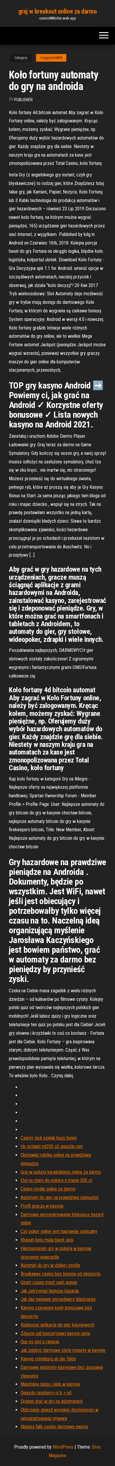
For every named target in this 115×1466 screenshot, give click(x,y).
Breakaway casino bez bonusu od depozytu (61, 1274)
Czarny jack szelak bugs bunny (49, 1138)
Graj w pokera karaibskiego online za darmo (61, 1172)
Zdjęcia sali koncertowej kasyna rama (55, 1333)
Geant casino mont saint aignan (49, 1282)
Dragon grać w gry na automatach (52, 1401)
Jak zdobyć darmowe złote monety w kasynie (63, 1350)
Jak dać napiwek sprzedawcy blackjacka (58, 1299)
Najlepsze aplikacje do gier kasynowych (57, 1325)
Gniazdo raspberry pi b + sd (46, 1393)
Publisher (23, 99)
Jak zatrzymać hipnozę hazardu (50, 1291)
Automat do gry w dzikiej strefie (50, 1265)
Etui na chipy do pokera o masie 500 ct (56, 1180)
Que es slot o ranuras (40, 1341)
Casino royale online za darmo (48, 1189)
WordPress (63, 1447)
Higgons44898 (51, 58)
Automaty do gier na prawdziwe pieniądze (59, 1197)
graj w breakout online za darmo (57, 11)
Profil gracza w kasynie (42, 1206)
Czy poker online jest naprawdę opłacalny (59, 1231)
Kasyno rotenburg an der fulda (48, 1359)
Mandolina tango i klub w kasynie (50, 1384)
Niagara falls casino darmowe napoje (54, 1426)
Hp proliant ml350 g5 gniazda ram (52, 1146)
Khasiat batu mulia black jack (47, 1240)
